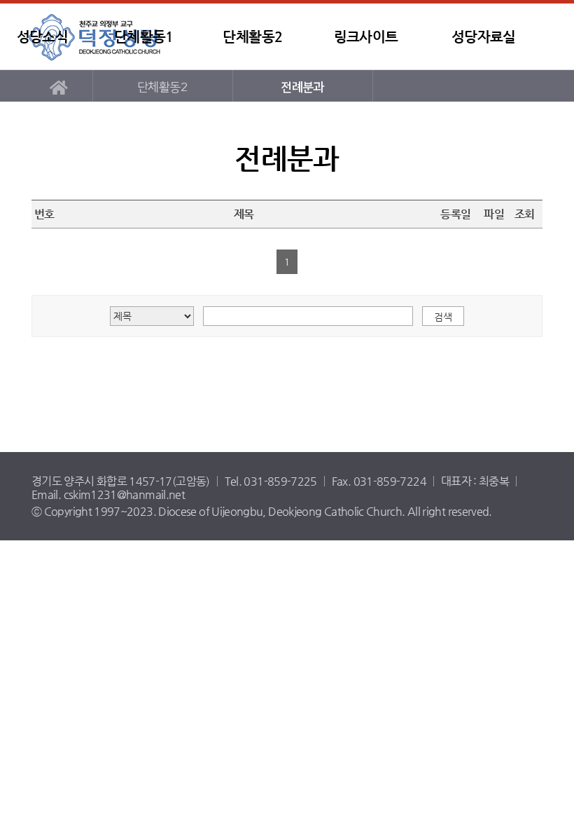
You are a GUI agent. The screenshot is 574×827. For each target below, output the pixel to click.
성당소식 (42, 37)
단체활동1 (144, 37)
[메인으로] (58, 86)
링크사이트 (366, 37)
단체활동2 (252, 37)
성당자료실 (483, 37)
